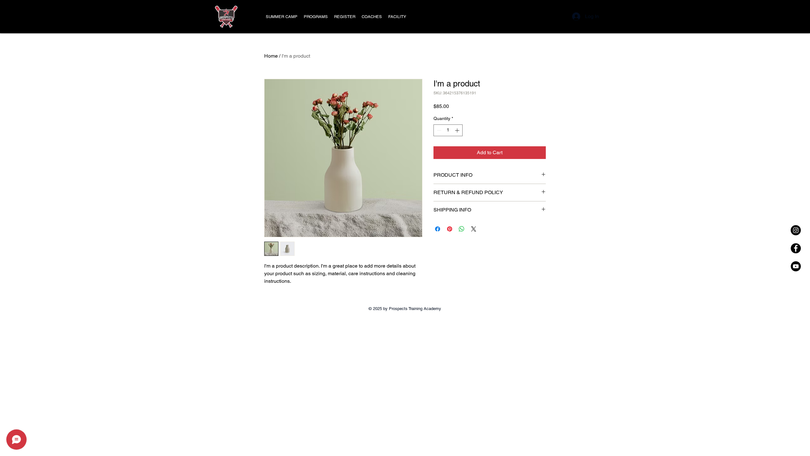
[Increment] (458, 130)
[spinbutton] (448, 130)
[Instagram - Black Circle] (796, 230)
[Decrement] (438, 130)
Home (271, 56)
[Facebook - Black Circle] (796, 248)
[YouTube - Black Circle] (796, 266)
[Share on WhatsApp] (461, 229)
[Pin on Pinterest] (449, 229)
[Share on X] (473, 229)
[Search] (553, 16)
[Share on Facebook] (437, 229)
